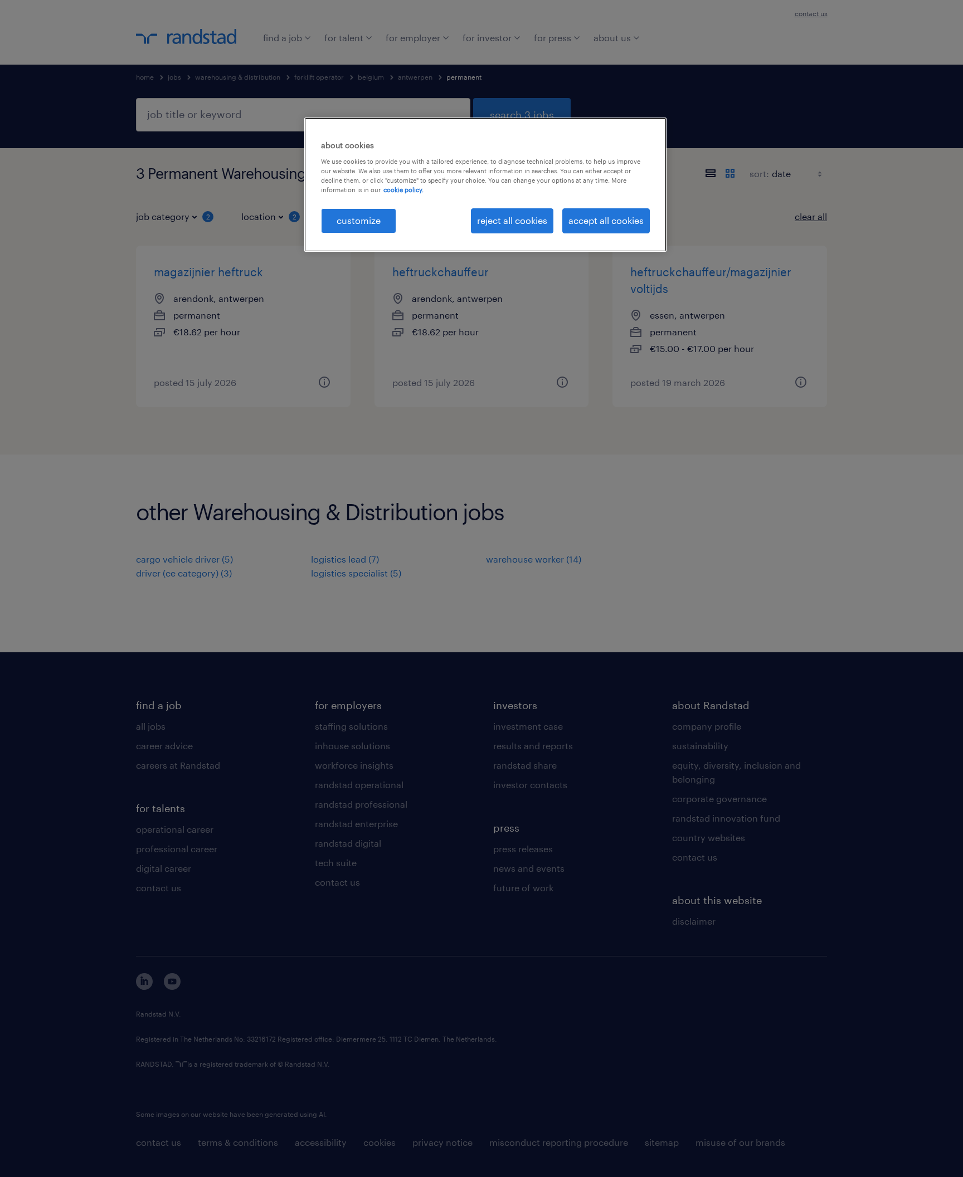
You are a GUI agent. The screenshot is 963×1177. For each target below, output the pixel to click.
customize (359, 220)
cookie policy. (403, 189)
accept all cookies (606, 220)
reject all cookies (512, 220)
